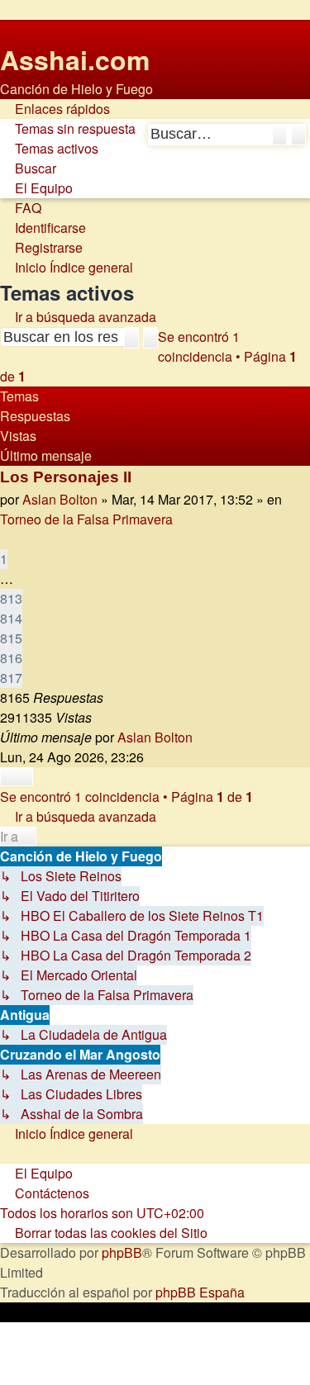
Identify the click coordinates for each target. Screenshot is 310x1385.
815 (11, 637)
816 (11, 657)
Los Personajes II (65, 477)
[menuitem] (68, 129)
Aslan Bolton (60, 499)
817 (11, 677)
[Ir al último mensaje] (201, 737)
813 (11, 598)
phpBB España (200, 1292)
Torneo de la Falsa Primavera (86, 519)
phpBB (122, 1252)
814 (11, 618)
